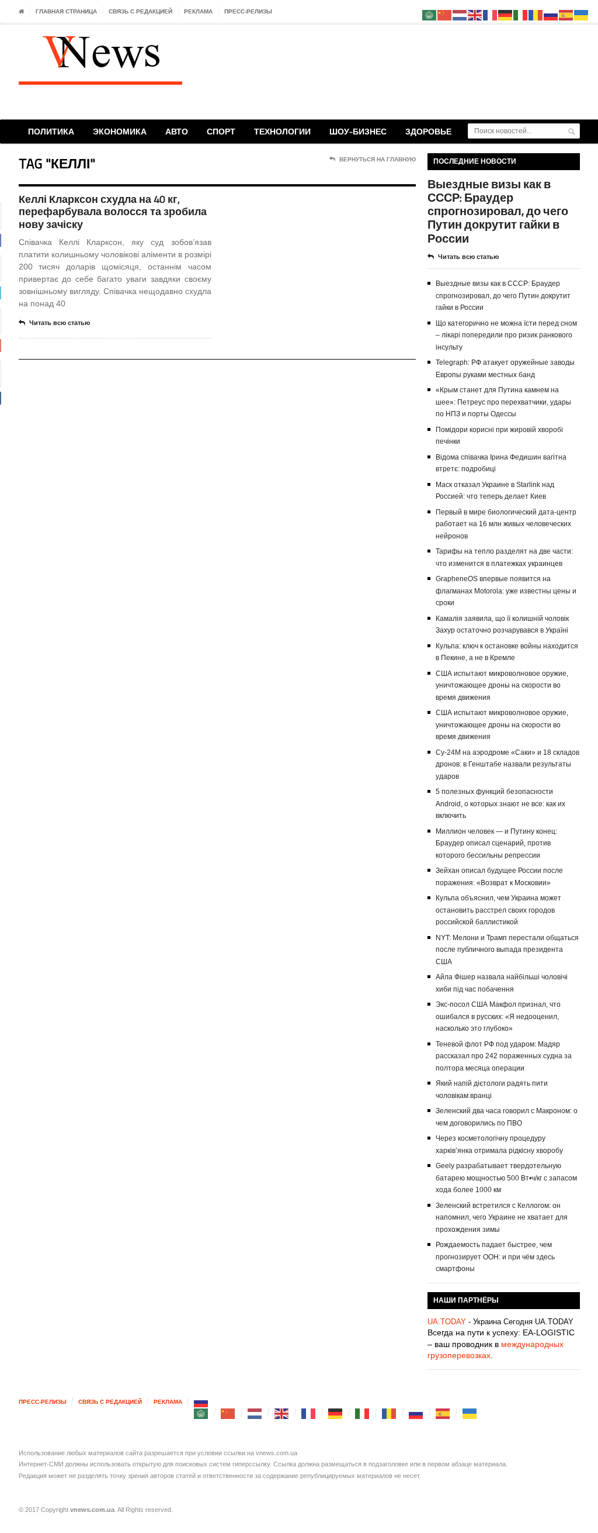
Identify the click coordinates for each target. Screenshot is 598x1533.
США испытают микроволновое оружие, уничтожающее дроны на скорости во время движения (502, 685)
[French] (309, 1413)
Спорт (221, 131)
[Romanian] (389, 1413)
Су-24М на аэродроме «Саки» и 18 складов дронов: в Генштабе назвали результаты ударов (507, 764)
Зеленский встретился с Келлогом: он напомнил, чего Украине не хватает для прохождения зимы (502, 1217)
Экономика (120, 131)
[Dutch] (255, 1413)
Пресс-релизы (248, 11)
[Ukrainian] (470, 1413)
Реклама (198, 11)
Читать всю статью (59, 322)
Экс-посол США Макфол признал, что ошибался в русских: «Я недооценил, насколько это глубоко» (498, 1016)
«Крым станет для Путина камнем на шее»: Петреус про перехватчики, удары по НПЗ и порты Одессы (503, 402)
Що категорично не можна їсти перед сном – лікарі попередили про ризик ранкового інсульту (506, 335)
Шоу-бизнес (358, 131)
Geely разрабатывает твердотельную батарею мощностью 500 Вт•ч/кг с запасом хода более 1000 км (506, 1178)
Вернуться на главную (377, 159)
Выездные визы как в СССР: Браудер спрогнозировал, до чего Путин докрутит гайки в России (497, 211)
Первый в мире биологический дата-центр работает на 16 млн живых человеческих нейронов (506, 524)
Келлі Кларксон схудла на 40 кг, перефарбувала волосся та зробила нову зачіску (113, 211)
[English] (282, 1413)
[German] (335, 1413)
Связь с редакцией (140, 11)
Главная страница (66, 11)
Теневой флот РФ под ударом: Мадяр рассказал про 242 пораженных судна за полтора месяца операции (504, 1056)
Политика (51, 131)
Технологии (282, 131)
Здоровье (428, 131)
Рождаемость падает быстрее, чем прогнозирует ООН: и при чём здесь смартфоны (495, 1257)
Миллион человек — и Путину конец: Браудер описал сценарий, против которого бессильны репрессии (496, 843)
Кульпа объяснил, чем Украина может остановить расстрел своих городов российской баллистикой (498, 910)
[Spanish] (443, 1413)
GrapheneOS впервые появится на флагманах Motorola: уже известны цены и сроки (506, 591)
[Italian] (362, 1413)
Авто (176, 131)
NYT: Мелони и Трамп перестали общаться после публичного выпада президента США (507, 950)
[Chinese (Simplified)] (228, 1413)
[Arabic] (201, 1413)
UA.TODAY (446, 1321)
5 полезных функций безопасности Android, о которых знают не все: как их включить (500, 804)
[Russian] (201, 1402)
